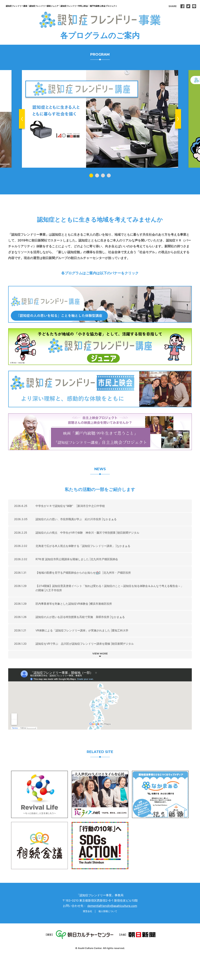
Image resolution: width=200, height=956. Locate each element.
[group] (100, 119)
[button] (22, 119)
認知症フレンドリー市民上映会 (74, 6)
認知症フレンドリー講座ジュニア (44, 6)
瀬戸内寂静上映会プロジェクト (103, 6)
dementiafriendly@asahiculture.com (112, 906)
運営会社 (87, 911)
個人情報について (107, 911)
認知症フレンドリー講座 (16, 6)
